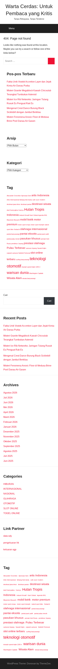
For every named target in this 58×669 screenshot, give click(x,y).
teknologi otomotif (19, 637)
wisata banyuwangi (28, 278)
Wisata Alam (14, 278)
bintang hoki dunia (26, 200)
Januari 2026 (9, 427)
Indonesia (13, 214)
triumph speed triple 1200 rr (31, 267)
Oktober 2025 (10, 441)
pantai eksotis (28, 233)
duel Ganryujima (12, 210)
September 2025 (11, 446)
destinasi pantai (26, 204)
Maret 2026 (9, 417)
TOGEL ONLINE (11, 513)
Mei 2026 (8, 407)
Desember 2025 (11, 431)
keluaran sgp (9, 549)
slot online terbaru (14, 631)
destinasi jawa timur (13, 204)
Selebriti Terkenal (24, 253)
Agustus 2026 (10, 392)
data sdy (7, 536)
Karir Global (34, 215)
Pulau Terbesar (16, 247)
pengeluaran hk (11, 542)
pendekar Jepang (17, 243)
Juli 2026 (8, 397)
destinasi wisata (41, 203)
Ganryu (21, 210)
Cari (5, 295)
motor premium (41, 599)
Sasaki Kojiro (41, 248)
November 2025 (11, 436)
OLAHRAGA (9, 498)
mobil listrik (26, 219)
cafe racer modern (38, 200)
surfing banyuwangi (22, 259)
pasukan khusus (30, 238)
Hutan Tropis (34, 209)
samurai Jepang (31, 248)
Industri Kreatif (24, 215)
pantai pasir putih (43, 234)
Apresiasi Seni (26, 196)
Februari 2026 (10, 422)
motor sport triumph (37, 225)
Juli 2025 (8, 456)
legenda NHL (42, 215)
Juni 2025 (8, 461)
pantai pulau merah (13, 239)
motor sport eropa (24, 225)
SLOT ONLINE (10, 508)
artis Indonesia (40, 195)
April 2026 (8, 412)
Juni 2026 (8, 402)
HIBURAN (8, 484)
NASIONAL (9, 493)
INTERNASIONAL (12, 489)
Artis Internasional (13, 200)
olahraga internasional (33, 229)
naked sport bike (37, 604)
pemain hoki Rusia (31, 618)
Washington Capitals (36, 273)
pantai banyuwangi (13, 234)
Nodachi (17, 229)
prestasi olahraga (34, 243)
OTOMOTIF (9, 503)
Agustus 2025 (10, 451)
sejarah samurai (12, 253)
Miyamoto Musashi (13, 220)
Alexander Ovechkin (14, 196)
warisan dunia (18, 273)
